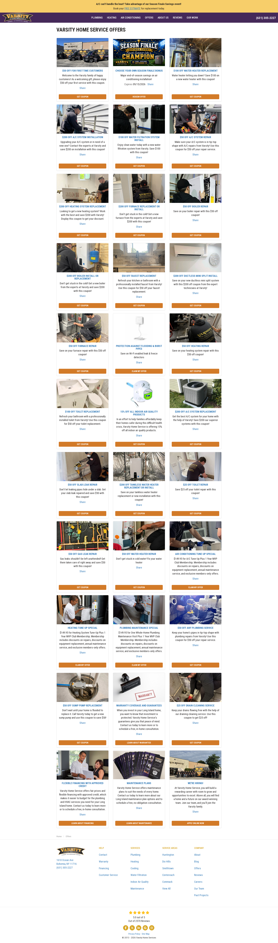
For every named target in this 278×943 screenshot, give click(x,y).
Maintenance (137, 888)
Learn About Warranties (139, 743)
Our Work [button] (192, 17)
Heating (135, 861)
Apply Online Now (195, 823)
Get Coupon (82, 97)
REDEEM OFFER (139, 97)
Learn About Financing (82, 823)
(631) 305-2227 (66, 864)
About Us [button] (163, 17)
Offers (197, 868)
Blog (196, 861)
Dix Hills (166, 861)
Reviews (198, 874)
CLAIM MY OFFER (139, 371)
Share (82, 88)
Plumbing (135, 854)
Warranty (103, 861)
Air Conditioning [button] (131, 17)
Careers (198, 881)
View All (166, 888)
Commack (167, 881)
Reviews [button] (177, 17)
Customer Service (108, 874)
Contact (103, 854)
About (197, 854)
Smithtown (168, 868)
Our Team (199, 888)
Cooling (134, 868)
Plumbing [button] (97, 17)
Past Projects (201, 895)
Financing (104, 868)
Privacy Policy (134, 934)
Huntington (168, 854)
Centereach (168, 874)
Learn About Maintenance (139, 823)
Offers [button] (149, 17)
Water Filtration (139, 874)
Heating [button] (111, 17)
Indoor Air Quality (140, 881)
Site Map (146, 934)
